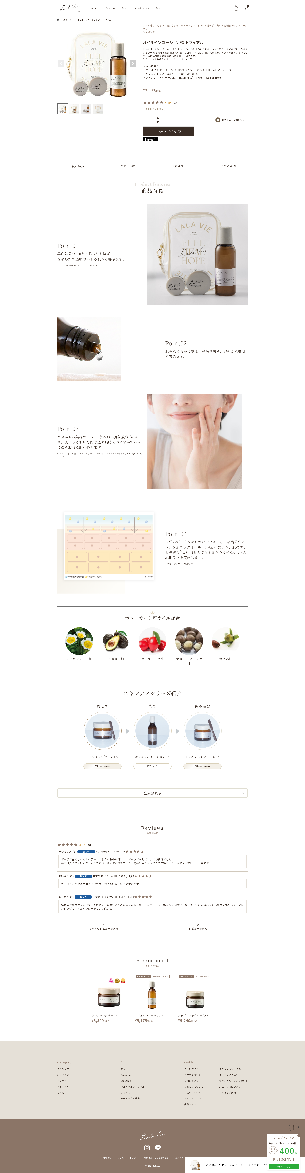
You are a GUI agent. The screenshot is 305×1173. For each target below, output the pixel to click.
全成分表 (177, 166)
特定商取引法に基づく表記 (156, 1157)
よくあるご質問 (227, 1092)
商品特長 (78, 166)
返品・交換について (230, 1086)
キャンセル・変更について (233, 1080)
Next (133, 63)
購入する (152, 766)
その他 (60, 1092)
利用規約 (107, 1157)
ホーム (58, 19)
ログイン (236, 8)
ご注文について (192, 1074)
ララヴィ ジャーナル (230, 1069)
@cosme (126, 1080)
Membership (142, 8)
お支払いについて (193, 1086)
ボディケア (63, 1074)
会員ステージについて (196, 1104)
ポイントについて (193, 1098)
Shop (125, 8)
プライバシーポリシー (127, 1157)
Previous (61, 63)
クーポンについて (228, 1074)
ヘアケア (62, 1080)
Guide (158, 8)
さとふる (125, 1092)
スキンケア (68, 19)
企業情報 (179, 1157)
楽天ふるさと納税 (130, 1098)
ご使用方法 (127, 166)
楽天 (123, 1069)
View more (102, 766)
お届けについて (192, 1092)
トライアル (63, 1086)
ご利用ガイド (191, 1069)
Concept (111, 8)
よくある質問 (227, 166)
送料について (191, 1080)
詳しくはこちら (283, 1166)
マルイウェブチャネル (133, 1086)
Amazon (126, 1074)
